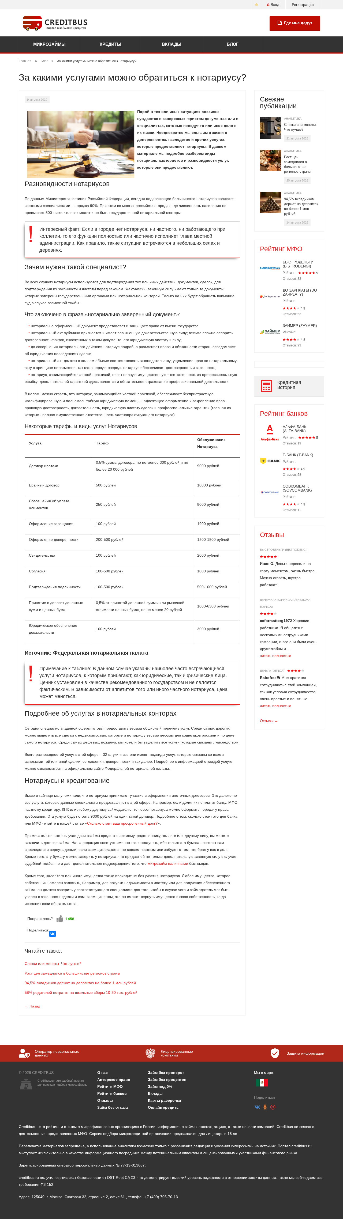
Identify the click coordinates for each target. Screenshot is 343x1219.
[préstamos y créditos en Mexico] (262, 1082)
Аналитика (292, 118)
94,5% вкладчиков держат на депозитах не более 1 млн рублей (80, 983)
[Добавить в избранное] (256, 4)
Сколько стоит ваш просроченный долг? (122, 823)
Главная (25, 61)
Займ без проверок (166, 1072)
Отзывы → (269, 721)
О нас (102, 1072)
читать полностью (275, 656)
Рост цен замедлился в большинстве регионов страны (72, 973)
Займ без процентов (167, 1079)
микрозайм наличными (168, 863)
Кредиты (110, 44)
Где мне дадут (298, 23)
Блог (232, 44)
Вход (275, 4)
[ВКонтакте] (52, 934)
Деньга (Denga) (272, 670)
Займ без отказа (112, 1107)
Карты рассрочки (164, 1100)
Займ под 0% (160, 1086)
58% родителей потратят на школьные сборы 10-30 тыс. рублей (81, 992)
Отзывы (272, 534)
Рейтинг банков (284, 413)
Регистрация (303, 4)
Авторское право (113, 1079)
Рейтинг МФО (281, 248)
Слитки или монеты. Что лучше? (53, 963)
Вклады (171, 44)
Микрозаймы (49, 44)
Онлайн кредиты (164, 1107)
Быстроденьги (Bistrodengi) (284, 549)
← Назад (32, 1006)
